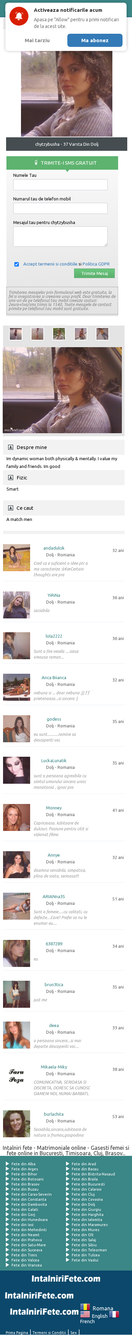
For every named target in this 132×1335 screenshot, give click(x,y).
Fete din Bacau (85, 1169)
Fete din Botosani (28, 1179)
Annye (54, 855)
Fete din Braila (85, 1179)
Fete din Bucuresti (88, 1184)
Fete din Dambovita (29, 1204)
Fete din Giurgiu (86, 1209)
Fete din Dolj (83, 1204)
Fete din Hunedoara (30, 1220)
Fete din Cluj (83, 1194)
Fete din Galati (25, 1209)
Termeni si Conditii (49, 1333)
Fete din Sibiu (84, 1245)
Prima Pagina (17, 1333)
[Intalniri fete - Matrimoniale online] (64, 1278)
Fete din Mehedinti (29, 1230)
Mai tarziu (37, 40)
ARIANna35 (54, 896)
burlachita (54, 1114)
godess (54, 719)
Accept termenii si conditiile (50, 263)
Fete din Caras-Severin (32, 1194)
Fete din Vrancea (27, 1265)
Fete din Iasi (23, 1225)
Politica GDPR (96, 263)
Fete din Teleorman (89, 1250)
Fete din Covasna (87, 1199)
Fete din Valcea (25, 1260)
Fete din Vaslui (85, 1260)
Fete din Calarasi (87, 1189)
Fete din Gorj (23, 1215)
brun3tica (54, 984)
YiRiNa (54, 595)
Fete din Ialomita (87, 1220)
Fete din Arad (84, 1164)
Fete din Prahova (27, 1240)
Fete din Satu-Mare (29, 1245)
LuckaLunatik (54, 760)
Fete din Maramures (90, 1225)
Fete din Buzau (25, 1189)
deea (54, 1025)
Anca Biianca (54, 677)
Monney (54, 808)
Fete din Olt (83, 1235)
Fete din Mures (85, 1230)
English (99, 1316)
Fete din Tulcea (86, 1255)
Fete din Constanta (29, 1199)
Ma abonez (95, 40)
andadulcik (54, 548)
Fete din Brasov (26, 1184)
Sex (73, 1333)
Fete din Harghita (88, 1215)
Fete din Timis (24, 1255)
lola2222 (54, 636)
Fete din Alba (24, 1164)
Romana (101, 1308)
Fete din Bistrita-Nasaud (93, 1174)
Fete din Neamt (26, 1235)
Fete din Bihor (24, 1174)
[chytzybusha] (15, 333)
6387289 (54, 944)
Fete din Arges (25, 1169)
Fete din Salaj (84, 1240)
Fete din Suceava (27, 1250)
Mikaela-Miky (54, 1067)
